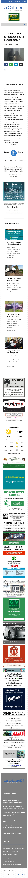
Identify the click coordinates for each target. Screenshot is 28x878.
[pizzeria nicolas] (14, 543)
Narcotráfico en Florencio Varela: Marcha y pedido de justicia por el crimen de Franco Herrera (14, 814)
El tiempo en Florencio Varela (14, 453)
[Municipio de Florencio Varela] (14, 479)
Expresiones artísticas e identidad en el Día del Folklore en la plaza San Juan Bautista (13, 827)
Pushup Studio (21, 875)
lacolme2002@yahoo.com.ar (13, 864)
